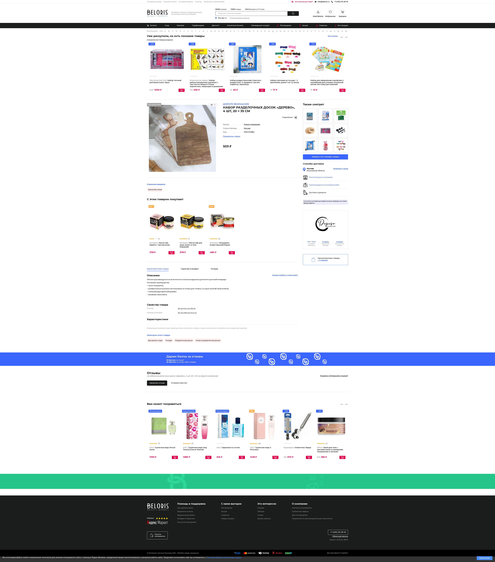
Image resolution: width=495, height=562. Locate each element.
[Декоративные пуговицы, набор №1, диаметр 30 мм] (341, 115)
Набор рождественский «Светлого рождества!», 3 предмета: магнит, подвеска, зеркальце (245, 82)
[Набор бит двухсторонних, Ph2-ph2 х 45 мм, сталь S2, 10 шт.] (310, 115)
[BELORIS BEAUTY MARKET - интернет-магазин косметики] (157, 13)
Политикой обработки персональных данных (224, 557)
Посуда (169, 340)
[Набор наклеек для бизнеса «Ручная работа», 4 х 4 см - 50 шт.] (310, 130)
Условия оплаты (170, 1)
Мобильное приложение (214, 1)
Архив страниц (264, 519)
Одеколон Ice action (228, 447)
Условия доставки (154, 1)
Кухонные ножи (155, 190)
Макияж (180, 25)
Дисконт (215, 25)
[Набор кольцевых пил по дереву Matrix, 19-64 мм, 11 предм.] (341, 130)
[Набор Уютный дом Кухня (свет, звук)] (325, 130)
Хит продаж (343, 25)
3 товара (325, 242)
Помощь (198, 1)
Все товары (333, 36)
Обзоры (260, 511)
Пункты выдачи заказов (239, 18)
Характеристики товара (158, 269)
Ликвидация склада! (260, 25)
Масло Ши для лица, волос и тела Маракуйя (191, 245)
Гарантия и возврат (190, 269)
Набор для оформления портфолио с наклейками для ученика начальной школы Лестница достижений (327, 82)
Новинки (323, 25)
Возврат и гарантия (186, 519)
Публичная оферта (300, 511)
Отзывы (260, 508)
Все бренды (152, 31)
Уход (167, 25)
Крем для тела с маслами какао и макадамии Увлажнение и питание (330, 449)
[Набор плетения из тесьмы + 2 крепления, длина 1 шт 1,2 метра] (341, 145)
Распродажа (285, 25)
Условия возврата (186, 1)
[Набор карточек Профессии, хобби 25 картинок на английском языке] (325, 115)
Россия (247, 128)
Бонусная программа (186, 522)
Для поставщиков (299, 515)
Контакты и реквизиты (302, 508)
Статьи (260, 515)
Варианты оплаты (185, 511)
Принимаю (484, 558)
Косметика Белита (235, 25)
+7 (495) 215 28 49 (338, 532)
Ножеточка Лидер (297, 447)
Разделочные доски (184, 340)
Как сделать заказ (185, 508)
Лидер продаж (227, 519)
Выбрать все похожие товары (325, 157)
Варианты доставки (186, 515)
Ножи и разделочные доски (208, 340)
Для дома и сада (155, 340)
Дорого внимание (252, 124)
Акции (305, 25)
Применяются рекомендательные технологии (312, 519)
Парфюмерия (198, 25)
